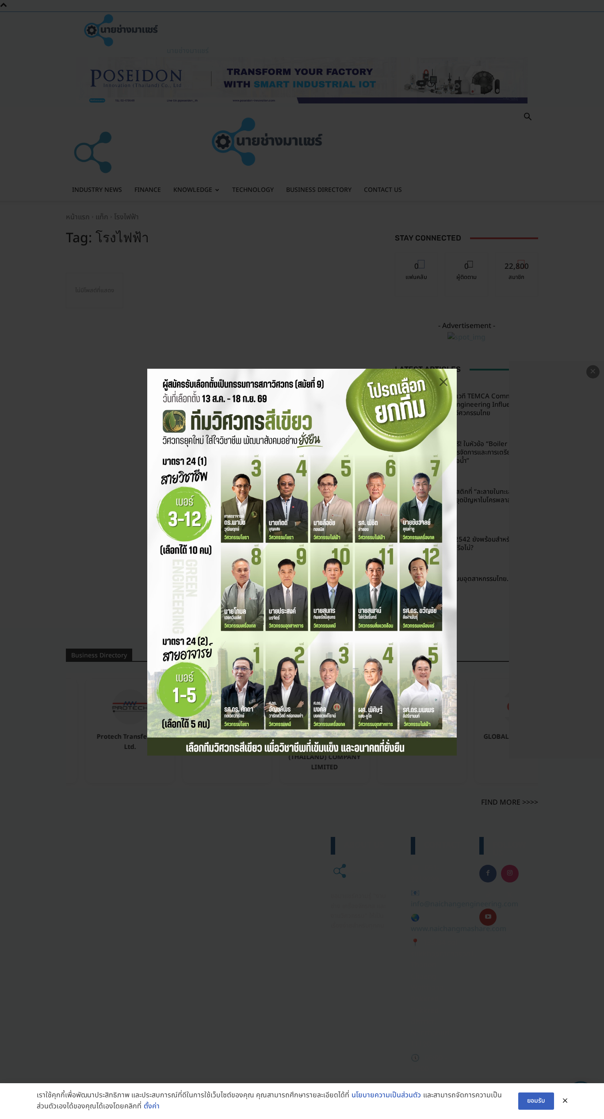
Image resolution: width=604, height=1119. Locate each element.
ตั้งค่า (152, 1106)
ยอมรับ (536, 1100)
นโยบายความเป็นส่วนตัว (386, 1095)
